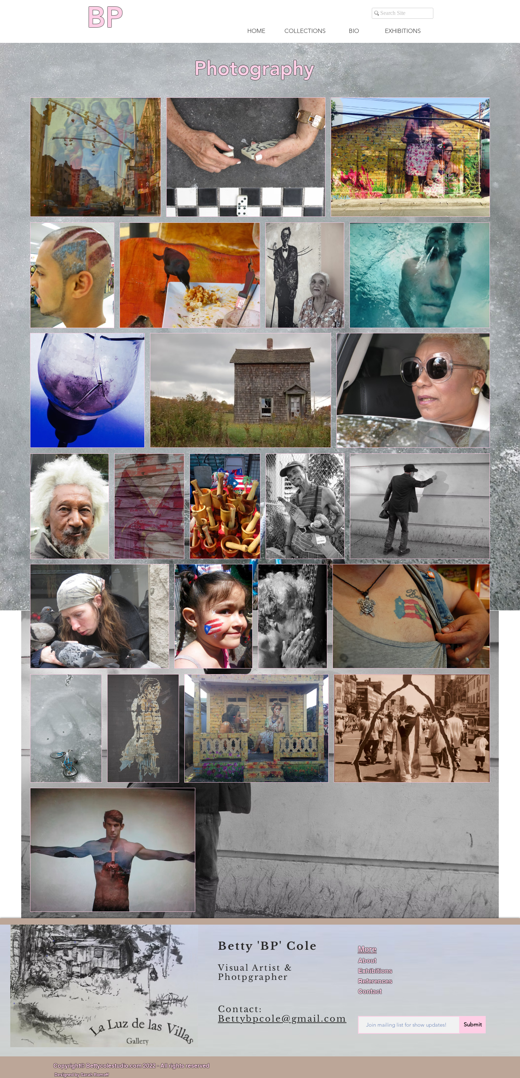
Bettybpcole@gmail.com (282, 1019)
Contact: (240, 1009)
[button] (305, 31)
